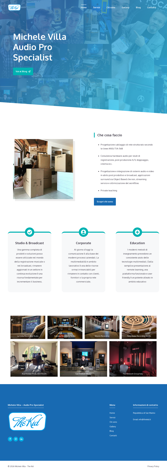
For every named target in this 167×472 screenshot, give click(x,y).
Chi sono (111, 7)
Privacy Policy (153, 466)
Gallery (125, 7)
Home (84, 7)
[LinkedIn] (21, 439)
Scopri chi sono (105, 201)
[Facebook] (10, 439)
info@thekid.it (145, 419)
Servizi (96, 7)
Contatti (151, 7)
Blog (138, 7)
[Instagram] (15, 439)
